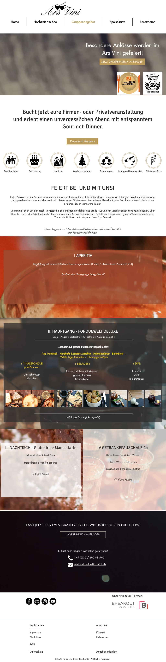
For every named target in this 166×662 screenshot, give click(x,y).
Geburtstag (35, 171)
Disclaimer (35, 637)
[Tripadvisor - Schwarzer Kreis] (37, 601)
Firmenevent (106, 171)
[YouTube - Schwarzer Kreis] (52, 601)
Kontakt (100, 632)
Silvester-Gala (154, 171)
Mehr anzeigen (83, 410)
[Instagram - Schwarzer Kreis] (45, 601)
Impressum (35, 632)
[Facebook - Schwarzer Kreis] (29, 601)
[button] (29, 398)
